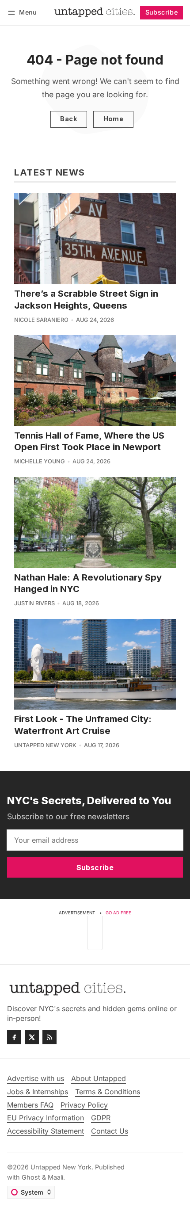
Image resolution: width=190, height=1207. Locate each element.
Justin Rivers (34, 603)
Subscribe (161, 12)
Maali (55, 1177)
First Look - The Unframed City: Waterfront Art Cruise (83, 724)
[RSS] (49, 1037)
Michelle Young (39, 461)
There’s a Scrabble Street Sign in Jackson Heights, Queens (86, 299)
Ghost (31, 1177)
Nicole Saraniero (41, 320)
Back (68, 118)
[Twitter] (32, 1037)
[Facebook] (14, 1037)
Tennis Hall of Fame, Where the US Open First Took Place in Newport (89, 441)
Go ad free (118, 912)
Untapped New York (45, 745)
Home (113, 118)
